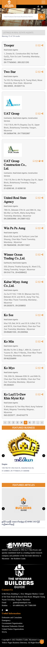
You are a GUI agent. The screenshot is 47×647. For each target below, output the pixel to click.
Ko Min (9, 342)
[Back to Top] (42, 642)
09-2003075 (9, 305)
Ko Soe (8, 315)
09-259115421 (24, 245)
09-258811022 (24, 219)
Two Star (10, 72)
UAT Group (11, 114)
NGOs (4, 632)
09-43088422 (21, 272)
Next (43, 455)
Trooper (9, 45)
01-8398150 (20, 188)
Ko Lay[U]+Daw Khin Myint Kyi (15, 396)
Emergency (6, 620)
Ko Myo (9, 368)
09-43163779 (22, 415)
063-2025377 (10, 415)
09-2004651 (9, 385)
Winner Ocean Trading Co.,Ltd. (14, 256)
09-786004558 (10, 245)
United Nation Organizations (13, 629)
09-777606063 (10, 62)
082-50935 (8, 86)
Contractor (8, 118)
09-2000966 (23, 332)
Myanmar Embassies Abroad (13, 626)
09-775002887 (24, 133)
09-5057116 (19, 86)
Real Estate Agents (11, 50)
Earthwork (8, 263)
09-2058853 (20, 305)
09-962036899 (10, 358)
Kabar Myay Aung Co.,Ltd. (16, 284)
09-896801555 (10, 332)
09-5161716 (9, 272)
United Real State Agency (15, 200)
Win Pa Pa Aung (14, 228)
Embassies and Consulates (12, 617)
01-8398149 (9, 188)
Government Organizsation (12, 623)
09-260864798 (10, 133)
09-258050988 (10, 219)
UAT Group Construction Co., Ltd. (15, 165)
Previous (3, 455)
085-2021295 (23, 62)
